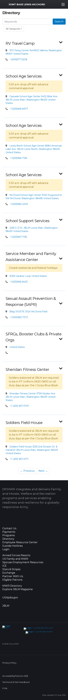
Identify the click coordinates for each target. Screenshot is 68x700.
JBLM (5, 606)
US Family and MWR (15, 559)
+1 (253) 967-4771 (19, 459)
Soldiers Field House (24, 422)
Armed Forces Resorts (16, 555)
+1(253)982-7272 (19, 317)
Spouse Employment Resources (22, 562)
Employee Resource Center (20, 542)
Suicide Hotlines (12, 546)
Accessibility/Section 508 (15, 676)
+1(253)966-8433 (19, 281)
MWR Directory (12, 586)
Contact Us (9, 528)
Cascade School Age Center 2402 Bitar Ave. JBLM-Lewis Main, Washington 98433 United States (32, 99)
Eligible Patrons (12, 580)
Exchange (8, 573)
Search (59, 21)
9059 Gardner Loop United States (28, 276)
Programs (8, 535)
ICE (4, 566)
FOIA (4, 688)
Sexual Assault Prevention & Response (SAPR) (31, 301)
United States (17, 347)
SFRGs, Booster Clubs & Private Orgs (34, 337)
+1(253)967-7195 (18, 236)
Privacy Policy (9, 663)
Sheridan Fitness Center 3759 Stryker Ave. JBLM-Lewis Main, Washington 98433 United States (31, 397)
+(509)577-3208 (18, 59)
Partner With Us (12, 576)
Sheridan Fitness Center (27, 369)
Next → (43, 470)
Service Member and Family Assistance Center (31, 256)
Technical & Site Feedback (16, 682)
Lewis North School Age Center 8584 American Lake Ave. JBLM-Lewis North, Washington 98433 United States (34, 149)
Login (5, 549)
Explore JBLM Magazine (17, 589)
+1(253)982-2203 (19, 204)
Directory (8, 539)
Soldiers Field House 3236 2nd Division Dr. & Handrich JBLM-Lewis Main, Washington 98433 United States (32, 450)
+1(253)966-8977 (19, 108)
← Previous (27, 470)
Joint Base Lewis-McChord (27, 4)
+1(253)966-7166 (18, 158)
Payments (8, 532)
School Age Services (24, 76)
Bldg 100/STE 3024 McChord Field (28, 311)
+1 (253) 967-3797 (19, 405)
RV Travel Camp (20, 43)
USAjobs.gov (10, 597)
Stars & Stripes (11, 569)
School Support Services (27, 220)
